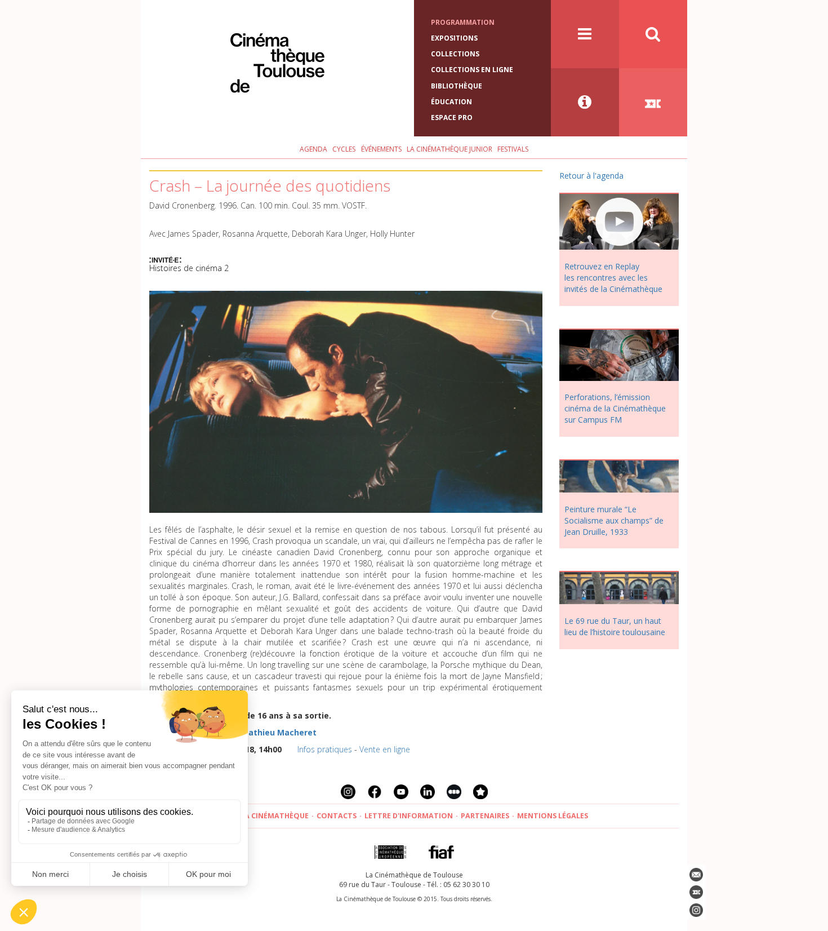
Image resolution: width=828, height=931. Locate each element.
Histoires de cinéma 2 (189, 268)
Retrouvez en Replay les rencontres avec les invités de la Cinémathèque (613, 277)
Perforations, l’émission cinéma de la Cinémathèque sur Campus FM (615, 408)
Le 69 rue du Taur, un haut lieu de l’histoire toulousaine (614, 626)
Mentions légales (552, 816)
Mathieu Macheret (279, 732)
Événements (381, 149)
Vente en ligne (384, 749)
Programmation (463, 22)
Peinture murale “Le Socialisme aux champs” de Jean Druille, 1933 (614, 520)
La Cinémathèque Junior (449, 149)
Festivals (512, 149)
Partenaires (485, 816)
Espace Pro (452, 117)
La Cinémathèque (275, 816)
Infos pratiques (324, 749)
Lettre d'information (408, 816)
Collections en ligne (472, 69)
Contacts (337, 816)
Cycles (343, 149)
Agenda (313, 149)
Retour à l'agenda (591, 175)
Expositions (454, 38)
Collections (455, 54)
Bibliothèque (456, 86)
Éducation (451, 102)
